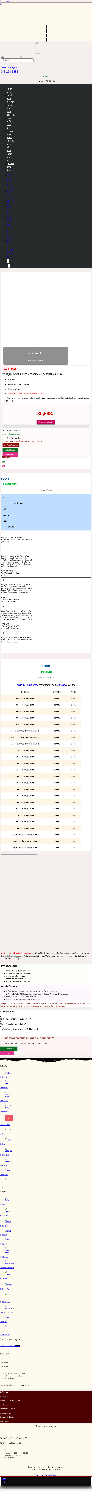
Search (3, 57)
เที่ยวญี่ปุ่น (61, 685)
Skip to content (5, 1)
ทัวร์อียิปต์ (3, 1235)
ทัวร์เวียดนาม (5, 1125)
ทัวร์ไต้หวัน (4, 1088)
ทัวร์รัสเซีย (4, 1215)
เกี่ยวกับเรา (9, 243)
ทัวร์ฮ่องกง (4, 1112)
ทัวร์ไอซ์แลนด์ (5, 1302)
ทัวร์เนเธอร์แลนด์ (6, 1313)
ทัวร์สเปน (3, 1322)
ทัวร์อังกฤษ (4, 1257)
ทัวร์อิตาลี (3, 1244)
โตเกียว (28, 685)
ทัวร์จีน (2, 1134)
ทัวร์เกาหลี (4, 1101)
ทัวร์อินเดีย (4, 1175)
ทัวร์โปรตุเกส (5, 1335)
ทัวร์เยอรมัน (4, 1289)
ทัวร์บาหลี (3, 1166)
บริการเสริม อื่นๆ (10, 167)
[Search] (3, 63)
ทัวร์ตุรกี (3, 1204)
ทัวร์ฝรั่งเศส (4, 1278)
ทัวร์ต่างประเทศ (10, 185)
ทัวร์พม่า (3, 1144)
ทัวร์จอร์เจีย (4, 1226)
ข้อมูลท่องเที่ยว (10, 134)
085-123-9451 (9, 71)
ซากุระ (35, 685)
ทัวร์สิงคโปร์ (4, 1155)
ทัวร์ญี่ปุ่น (21, 685)
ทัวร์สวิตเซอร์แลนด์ (7, 1268)
